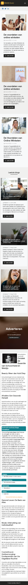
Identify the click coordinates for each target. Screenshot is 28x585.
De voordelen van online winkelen (13, 36)
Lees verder (10, 55)
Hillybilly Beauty (15, 583)
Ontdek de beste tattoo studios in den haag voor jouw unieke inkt (14, 241)
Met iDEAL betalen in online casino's (12, 476)
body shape (13, 432)
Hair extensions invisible (9, 482)
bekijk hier (6, 494)
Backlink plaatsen (14, 337)
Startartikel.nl (7, 488)
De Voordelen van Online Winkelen (13, 139)
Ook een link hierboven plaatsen (14, 497)
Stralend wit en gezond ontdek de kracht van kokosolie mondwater (11, 287)
